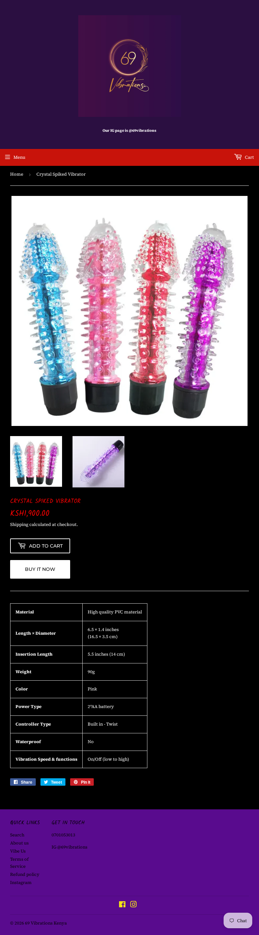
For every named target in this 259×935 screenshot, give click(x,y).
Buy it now (40, 569)
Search (17, 835)
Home (16, 174)
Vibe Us (18, 851)
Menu (19, 157)
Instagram (21, 882)
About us (19, 843)
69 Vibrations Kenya (46, 923)
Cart (249, 157)
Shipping (19, 524)
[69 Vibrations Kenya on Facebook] (122, 905)
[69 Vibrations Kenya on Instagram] (133, 905)
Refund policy (24, 874)
